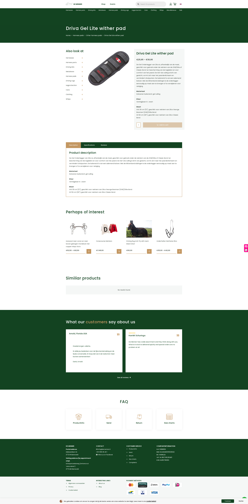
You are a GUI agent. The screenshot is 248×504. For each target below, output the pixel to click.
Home (68, 35)
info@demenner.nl (103, 449)
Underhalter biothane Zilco (167, 241)
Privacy (70, 487)
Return (139, 423)
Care (68, 90)
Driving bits (70, 67)
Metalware (70, 71)
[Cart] (175, 4)
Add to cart (163, 125)
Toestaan (228, 501)
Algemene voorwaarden (76, 483)
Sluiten (241, 501)
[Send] (109, 417)
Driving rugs (70, 81)
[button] (183, 4)
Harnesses (70, 58)
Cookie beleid (73, 490)
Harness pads (78, 35)
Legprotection (71, 85)
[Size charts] (169, 417)
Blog (100, 487)
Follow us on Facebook (105, 455)
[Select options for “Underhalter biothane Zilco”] (179, 251)
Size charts (169, 423)
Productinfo (78, 423)
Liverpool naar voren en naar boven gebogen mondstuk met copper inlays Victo (78, 244)
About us (102, 483)
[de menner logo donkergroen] (74, 4)
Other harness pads (94, 35)
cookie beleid (151, 501)
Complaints (133, 463)
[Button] (170, 4)
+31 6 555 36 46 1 (101, 452)
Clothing (69, 94)
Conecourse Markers (104, 241)
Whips (68, 99)
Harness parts (71, 62)
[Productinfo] (79, 417)
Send (108, 423)
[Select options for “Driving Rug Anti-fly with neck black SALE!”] (149, 251)
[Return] (139, 417)
